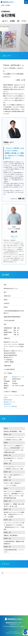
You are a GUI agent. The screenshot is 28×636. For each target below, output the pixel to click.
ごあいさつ (5, 21)
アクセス (24, 21)
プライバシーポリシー (14, 631)
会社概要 (12, 21)
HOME (2, 5)
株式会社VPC (7, 404)
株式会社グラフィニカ (18, 377)
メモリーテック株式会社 (10, 406)
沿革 (18, 21)
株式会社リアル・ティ (10, 402)
